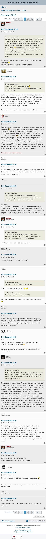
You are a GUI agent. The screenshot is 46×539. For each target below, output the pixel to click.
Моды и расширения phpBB (23, 530)
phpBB (19, 525)
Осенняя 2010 (8, 15)
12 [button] (37, 19)
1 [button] (22, 19)
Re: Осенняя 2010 (9, 29)
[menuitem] (3, 7)
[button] (16, 19)
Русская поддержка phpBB (23, 527)
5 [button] (32, 19)
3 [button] (27, 19)
